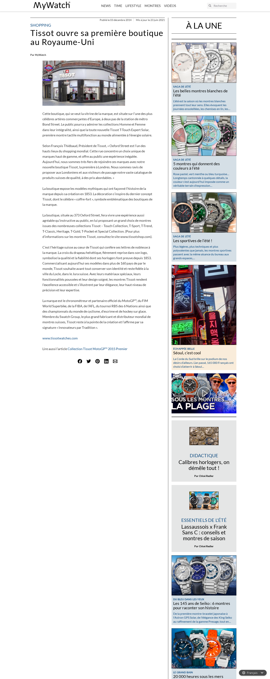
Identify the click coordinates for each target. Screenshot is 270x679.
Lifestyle (133, 6)
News (106, 6)
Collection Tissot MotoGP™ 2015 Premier (97, 349)
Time (118, 6)
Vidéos (170, 6)
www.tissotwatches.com (60, 338)
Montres (153, 6)
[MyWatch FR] (52, 6)
